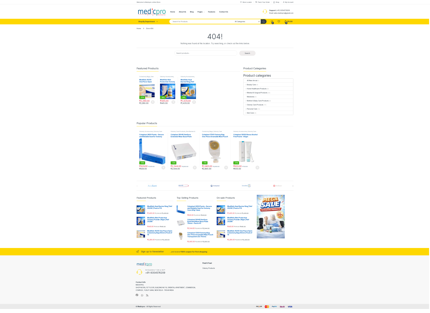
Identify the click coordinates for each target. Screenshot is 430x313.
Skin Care (250, 113)
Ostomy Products (208, 268)
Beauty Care (251, 85)
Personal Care (252, 109)
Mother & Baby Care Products (258, 101)
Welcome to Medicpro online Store (148, 2)
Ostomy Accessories (167, 76)
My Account (289, 2)
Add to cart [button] (153, 102)
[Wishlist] (278, 21)
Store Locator (247, 2)
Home (172, 12)
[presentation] (292, 186)
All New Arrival (252, 80)
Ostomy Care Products (255, 105)
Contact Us (223, 12)
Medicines (250, 97)
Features (211, 12)
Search (247, 53)
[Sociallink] (137, 295)
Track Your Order (264, 2)
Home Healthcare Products (256, 89)
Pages (200, 12)
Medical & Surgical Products (257, 93)
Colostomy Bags (144, 76)
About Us (182, 12)
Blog (192, 12)
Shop (277, 2)
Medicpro (141, 306)
